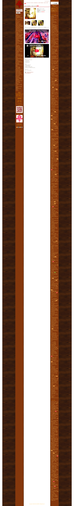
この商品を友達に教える (29, 72)
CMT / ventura (53, 207)
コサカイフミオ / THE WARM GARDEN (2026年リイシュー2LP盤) (54, 133)
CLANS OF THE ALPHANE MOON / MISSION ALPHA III (54, 320)
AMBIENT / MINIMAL (19, 51)
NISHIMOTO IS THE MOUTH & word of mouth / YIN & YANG (54, 153)
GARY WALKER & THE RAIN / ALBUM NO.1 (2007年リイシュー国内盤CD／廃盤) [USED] (54, 464)
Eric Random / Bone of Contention (54, 250)
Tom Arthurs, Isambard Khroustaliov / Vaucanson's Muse (54, 315)
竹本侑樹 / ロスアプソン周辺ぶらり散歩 (54, 376)
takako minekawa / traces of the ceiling (54, 282)
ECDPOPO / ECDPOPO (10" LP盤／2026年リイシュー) (54, 68)
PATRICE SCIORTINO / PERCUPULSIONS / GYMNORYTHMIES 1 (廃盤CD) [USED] (54, 445)
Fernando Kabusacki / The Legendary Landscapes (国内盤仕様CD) (54, 201)
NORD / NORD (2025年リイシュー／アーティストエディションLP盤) (54, 195)
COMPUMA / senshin (54, 180)
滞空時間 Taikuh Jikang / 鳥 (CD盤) (54, 270)
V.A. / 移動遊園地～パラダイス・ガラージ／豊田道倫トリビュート (54, 243)
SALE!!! (17, 90)
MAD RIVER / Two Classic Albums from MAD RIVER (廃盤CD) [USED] (54, 448)
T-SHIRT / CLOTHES (19, 84)
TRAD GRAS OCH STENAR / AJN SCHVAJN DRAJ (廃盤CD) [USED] (54, 427)
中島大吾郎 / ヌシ (54, 24)
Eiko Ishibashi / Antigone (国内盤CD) (54, 272)
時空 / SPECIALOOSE (19, 80)
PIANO (17, 53)
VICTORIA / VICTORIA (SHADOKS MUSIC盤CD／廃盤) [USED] (54, 499)
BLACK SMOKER (18, 72)
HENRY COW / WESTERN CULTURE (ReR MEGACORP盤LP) (54, 308)
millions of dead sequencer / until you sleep (54, 174)
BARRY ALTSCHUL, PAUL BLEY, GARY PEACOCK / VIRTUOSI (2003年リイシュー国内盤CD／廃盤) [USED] (54, 469)
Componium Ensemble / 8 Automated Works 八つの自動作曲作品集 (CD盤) (54, 284)
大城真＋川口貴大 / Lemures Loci (54, 302)
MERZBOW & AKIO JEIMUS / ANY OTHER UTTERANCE (54, 228)
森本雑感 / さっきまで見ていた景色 (54, 151)
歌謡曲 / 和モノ (18, 46)
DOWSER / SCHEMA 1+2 (54, 131)
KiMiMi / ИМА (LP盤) (54, 138)
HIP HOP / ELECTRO (19, 48)
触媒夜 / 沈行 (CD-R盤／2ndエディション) (54, 158)
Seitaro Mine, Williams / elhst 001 (54, 258)
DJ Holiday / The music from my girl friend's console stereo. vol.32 (54, 156)
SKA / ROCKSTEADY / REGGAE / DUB (19, 50)
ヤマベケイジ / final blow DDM (54, 374)
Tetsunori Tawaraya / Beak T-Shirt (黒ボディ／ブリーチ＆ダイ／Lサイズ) (54, 32)
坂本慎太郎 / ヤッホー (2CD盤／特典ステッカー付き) (54, 260)
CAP (17, 85)
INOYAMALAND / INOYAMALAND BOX (54, 268)
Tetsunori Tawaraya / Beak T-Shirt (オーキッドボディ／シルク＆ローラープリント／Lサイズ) (54, 36)
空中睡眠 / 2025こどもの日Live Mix (54, 140)
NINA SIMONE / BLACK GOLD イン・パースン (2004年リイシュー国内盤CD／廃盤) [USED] (54, 473)
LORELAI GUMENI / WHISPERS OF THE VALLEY (54, 148)
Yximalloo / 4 (53, 350)
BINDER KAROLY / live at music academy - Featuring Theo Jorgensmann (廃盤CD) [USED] (54, 403)
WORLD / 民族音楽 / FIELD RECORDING (19, 36)
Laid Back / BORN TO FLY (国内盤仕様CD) (54, 26)
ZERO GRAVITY (18, 70)
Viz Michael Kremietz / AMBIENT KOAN (54, 294)
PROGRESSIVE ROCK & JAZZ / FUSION (19, 31)
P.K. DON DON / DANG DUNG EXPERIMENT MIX (54, 277)
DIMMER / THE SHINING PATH (53, 192)
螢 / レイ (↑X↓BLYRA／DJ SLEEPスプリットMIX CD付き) (54, 239)
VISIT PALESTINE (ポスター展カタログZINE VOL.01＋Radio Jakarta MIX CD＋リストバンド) (54, 337)
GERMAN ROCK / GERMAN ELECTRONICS (19, 58)
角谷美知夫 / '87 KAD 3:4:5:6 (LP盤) (54, 256)
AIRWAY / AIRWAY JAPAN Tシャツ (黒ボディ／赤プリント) (54, 79)
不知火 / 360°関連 (18, 78)
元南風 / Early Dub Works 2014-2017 (54, 248)
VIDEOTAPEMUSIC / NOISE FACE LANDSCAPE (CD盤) (54, 121)
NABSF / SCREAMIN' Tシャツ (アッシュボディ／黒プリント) (54, 76)
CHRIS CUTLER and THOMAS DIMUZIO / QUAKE (54, 187)
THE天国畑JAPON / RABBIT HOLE (54, 254)
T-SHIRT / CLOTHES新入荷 (19, 18)
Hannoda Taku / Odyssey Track (54, 394)
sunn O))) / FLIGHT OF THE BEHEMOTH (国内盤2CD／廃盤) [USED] (54, 455)
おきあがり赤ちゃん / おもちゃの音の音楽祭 (54, 347)
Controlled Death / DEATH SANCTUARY (54, 125)
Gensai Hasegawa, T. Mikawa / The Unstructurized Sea (54, 136)
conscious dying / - (53, 342)
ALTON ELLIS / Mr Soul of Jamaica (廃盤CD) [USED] (54, 488)
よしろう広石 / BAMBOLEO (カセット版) (54, 378)
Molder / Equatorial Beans (54, 146)
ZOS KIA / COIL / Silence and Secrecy (54, 219)
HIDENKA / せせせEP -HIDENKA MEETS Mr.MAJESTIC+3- (54, 323)
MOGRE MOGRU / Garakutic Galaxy (54, 392)
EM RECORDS (18, 71)
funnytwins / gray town (54, 170)
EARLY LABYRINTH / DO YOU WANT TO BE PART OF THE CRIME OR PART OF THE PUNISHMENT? (54, 389)
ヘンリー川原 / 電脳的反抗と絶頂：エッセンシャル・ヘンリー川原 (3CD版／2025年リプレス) (54, 288)
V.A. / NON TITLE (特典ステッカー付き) (54, 280)
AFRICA (17, 39)
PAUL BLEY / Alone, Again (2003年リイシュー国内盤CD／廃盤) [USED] (54, 438)
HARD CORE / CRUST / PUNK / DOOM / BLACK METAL (19, 56)
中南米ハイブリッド (19, 32)
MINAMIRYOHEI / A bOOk (54, 340)
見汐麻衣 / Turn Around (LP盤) (54, 166)
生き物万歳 (18, 40)
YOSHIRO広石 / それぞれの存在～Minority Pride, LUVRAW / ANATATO (54, 380)
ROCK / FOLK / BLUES (19, 29)
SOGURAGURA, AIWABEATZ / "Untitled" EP (54, 54)
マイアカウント (47, 1)
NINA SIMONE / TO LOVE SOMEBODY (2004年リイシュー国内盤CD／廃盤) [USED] (54, 477)
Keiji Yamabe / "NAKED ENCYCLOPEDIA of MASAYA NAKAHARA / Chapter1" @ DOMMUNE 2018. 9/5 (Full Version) (54, 370)
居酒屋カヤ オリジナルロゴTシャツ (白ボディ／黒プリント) (54, 94)
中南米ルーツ (18, 33)
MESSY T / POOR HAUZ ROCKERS (54, 89)
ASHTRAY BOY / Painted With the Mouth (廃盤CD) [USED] (54, 410)
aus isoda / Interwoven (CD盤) (54, 197)
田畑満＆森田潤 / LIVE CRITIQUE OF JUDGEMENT (54, 82)
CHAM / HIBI (53, 210)
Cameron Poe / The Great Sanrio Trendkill (54, 66)
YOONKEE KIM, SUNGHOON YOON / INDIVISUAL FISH (54, 333)
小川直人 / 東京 (53, 241)
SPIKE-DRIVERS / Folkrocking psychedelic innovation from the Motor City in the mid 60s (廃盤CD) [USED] (54, 431)
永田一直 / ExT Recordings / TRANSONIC (19, 69)
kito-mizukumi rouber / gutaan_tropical (54, 313)
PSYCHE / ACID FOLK (19, 28)
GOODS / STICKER (19, 86)
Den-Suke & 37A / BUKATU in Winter (53, 363)
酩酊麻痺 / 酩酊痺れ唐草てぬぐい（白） (54, 292)
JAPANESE (17, 45)
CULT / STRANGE (18, 73)
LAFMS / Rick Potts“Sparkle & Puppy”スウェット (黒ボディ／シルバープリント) (54, 110)
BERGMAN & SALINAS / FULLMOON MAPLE (54, 306)
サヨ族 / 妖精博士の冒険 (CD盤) (54, 16)
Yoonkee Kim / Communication (53, 367)
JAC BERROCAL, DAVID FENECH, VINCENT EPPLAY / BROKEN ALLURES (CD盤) (54, 215)
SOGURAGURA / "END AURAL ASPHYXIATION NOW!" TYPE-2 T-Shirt (54, 61)
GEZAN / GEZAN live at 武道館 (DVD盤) (54, 102)
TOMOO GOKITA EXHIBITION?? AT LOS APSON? (54, 383)
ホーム (25, 2)
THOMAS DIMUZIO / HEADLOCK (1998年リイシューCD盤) (54, 184)
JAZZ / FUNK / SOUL (19, 41)
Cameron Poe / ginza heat (54, 114)
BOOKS (17, 83)
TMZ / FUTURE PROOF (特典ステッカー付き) (54, 164)
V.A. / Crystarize (53, 341)
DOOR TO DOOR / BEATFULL (54, 20)
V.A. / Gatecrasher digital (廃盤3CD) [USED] (54, 421)
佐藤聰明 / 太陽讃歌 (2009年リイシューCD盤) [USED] (54, 480)
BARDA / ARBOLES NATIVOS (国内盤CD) (54, 28)
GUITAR (17, 52)
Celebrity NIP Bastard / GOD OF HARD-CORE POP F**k (54, 274)
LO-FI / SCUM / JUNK (19, 74)
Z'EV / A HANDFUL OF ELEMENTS (54, 221)
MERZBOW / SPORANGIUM (53, 226)
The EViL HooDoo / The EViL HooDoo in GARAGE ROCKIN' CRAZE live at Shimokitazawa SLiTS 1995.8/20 (54, 143)
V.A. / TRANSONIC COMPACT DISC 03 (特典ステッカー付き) (54, 299)
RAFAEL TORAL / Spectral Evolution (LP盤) (54, 179)
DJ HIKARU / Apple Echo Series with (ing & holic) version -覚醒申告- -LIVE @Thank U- (54, 50)
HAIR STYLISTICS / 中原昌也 (19, 65)
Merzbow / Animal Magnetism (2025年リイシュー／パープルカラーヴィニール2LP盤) (54, 235)
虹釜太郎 (17, 79)
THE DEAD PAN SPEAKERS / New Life (54, 100)
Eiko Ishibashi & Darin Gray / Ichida (54, 304)
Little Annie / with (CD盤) (54, 212)
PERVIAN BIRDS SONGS (53, 385)
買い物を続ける (28, 73)
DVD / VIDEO (18, 82)
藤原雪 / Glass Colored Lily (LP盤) (54, 326)
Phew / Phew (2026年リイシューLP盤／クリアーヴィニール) (54, 44)
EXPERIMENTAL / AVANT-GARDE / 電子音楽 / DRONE (19, 62)
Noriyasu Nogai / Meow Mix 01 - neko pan (54, 72)
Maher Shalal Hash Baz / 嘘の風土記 (54, 203)
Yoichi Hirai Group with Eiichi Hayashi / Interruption (54, 252)
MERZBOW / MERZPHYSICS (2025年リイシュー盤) (54, 231)
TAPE (17, 89)
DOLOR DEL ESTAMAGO (18, 76)
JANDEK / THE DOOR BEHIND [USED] (54, 415)
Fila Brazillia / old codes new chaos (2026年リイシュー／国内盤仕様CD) (54, 117)
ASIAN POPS (18, 47)
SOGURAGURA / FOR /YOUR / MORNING (54, 56)
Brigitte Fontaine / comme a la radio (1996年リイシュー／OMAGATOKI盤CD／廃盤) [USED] (54, 441)
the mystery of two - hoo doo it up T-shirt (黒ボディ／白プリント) (54, 105)
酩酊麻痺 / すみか (54, 290)
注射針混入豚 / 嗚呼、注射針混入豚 (54, 98)
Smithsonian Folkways (19, 38)
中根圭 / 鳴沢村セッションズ (54, 64)
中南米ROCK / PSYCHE (19, 34)
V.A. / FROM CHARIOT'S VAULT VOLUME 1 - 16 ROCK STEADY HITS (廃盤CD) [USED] (54, 495)
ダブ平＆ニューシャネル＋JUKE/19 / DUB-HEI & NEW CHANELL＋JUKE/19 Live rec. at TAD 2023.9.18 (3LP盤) (54, 40)
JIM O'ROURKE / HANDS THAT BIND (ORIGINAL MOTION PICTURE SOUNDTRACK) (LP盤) (54, 353)
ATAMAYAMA (18, 77)
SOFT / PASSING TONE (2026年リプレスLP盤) (54, 160)
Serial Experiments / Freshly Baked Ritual (54, 172)
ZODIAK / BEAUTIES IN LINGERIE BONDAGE (54, 318)
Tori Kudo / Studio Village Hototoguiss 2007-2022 (54, 349)
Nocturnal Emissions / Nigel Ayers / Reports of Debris (54, 296)
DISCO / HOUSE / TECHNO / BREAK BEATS (19, 25)
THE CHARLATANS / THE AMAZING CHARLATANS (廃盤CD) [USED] (54, 424)
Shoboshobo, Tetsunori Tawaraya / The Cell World (54, 30)
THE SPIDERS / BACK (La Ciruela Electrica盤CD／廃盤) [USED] (54, 435)
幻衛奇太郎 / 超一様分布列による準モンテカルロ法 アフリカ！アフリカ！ (54, 86)
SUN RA (17, 42)
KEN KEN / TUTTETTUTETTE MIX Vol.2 (54, 205)
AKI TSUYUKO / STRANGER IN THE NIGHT (54, 22)
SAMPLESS (18, 81)
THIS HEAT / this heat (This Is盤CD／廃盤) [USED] (54, 452)
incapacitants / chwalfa (54, 211)
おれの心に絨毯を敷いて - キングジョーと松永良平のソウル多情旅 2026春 (54, 128)
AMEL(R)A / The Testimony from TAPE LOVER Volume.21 (54, 359)
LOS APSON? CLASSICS (18, 22)
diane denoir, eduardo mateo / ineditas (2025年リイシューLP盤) (54, 176)
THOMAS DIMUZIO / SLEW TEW (54, 190)
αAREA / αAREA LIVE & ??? (54, 328)
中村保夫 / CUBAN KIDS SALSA (54, 74)
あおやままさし (18, 54)
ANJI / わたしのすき (54, 92)
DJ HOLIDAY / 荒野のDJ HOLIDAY (54, 91)
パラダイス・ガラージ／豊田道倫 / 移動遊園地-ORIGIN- (54, 246)
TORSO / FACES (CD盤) (54, 264)
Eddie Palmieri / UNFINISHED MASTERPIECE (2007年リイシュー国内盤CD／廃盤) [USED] (54, 484)
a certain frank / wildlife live (54, 263)
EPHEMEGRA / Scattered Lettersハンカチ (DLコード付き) (54, 47)
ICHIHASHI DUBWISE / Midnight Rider (54, 311)
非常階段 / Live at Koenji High (54, 97)
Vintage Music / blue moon (19, 37)
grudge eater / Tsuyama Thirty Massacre (54, 113)
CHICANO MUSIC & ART (19, 44)
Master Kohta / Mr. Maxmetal (53, 18)
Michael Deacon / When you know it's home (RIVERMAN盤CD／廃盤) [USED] (54, 418)
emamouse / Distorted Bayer (54, 365)
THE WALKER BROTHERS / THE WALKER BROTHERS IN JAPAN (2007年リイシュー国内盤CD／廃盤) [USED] (54, 459)
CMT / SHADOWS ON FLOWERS (54, 209)
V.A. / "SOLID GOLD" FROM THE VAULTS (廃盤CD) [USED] (54, 491)
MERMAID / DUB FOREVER (54, 123)
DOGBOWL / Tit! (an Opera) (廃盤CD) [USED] (54, 413)
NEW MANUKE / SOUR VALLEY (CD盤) (54, 266)
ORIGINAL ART (18, 88)
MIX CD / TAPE (18, 23)
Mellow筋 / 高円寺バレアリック (19, 20)
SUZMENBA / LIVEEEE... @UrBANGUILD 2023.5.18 (54, 397)
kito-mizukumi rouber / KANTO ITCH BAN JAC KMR (54, 331)
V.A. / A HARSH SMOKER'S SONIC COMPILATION (53, 344)
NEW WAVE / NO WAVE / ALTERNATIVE (19, 27)
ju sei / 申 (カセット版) (54, 70)
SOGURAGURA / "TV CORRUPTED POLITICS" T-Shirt (54, 59)
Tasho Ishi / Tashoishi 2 (54, 237)
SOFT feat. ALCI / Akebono (53, 162)
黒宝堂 (17, 87)
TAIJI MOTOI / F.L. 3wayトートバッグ (54, 107)
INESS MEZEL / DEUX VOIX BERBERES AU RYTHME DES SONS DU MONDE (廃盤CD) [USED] (54, 407)
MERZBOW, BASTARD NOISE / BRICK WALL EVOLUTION (54, 223)
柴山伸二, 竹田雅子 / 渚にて (54, 182)
